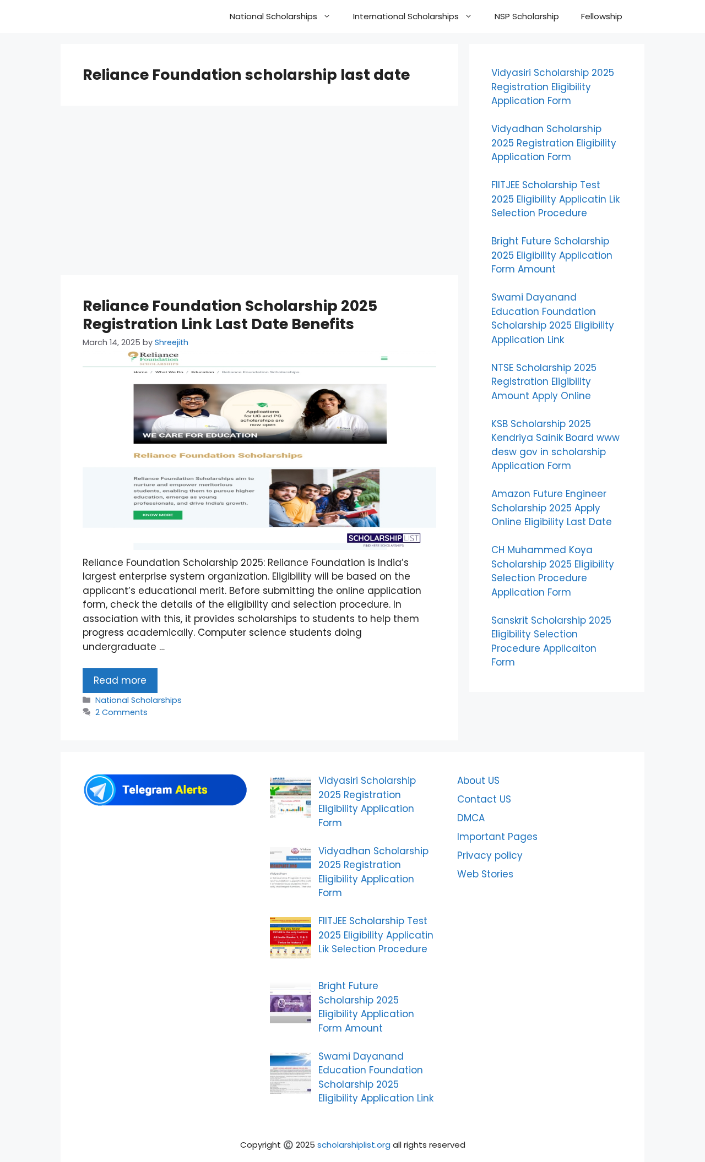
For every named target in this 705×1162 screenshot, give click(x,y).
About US (478, 780)
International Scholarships (406, 16)
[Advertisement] (259, 194)
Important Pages (497, 836)
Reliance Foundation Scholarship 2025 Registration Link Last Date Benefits (230, 315)
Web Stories (485, 874)
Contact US (484, 799)
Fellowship (601, 16)
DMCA (471, 818)
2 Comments (121, 712)
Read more (120, 680)
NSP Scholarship (527, 16)
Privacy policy (490, 855)
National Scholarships (273, 16)
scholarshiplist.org (354, 1144)
